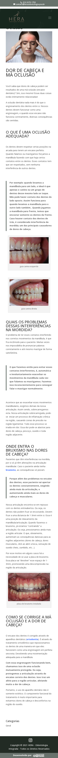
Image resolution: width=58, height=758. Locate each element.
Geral (8, 725)
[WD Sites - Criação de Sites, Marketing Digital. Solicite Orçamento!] (38, 755)
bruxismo (11, 469)
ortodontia (32, 639)
